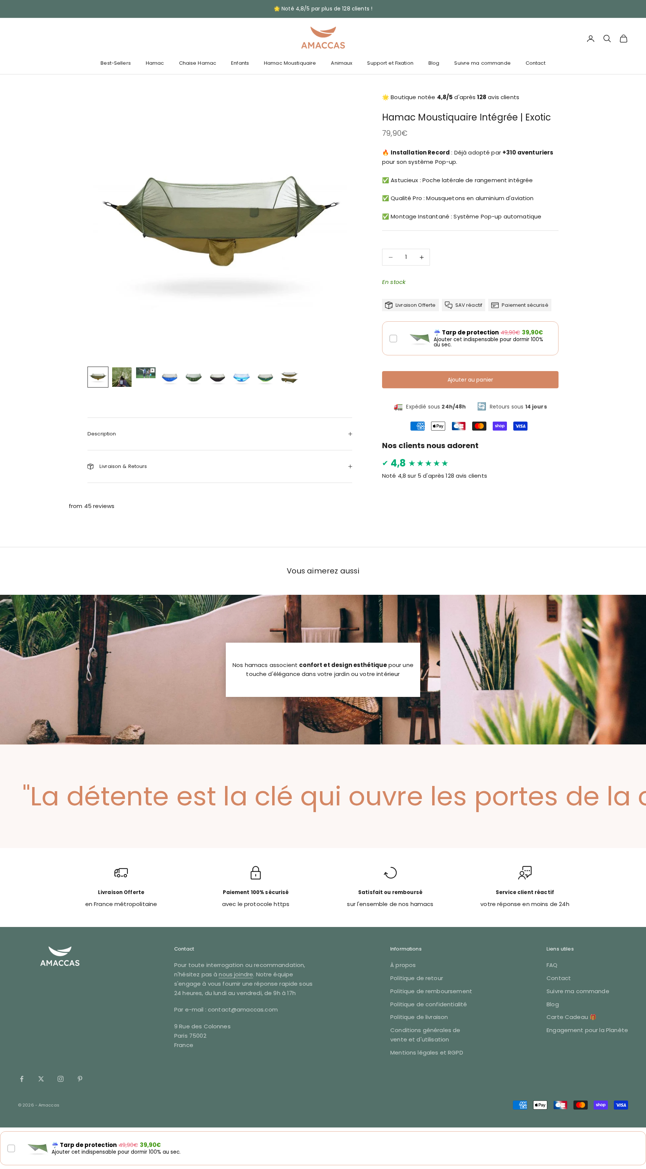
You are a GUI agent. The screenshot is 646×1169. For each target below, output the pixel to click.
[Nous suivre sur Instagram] (60, 1079)
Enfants (240, 63)
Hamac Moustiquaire (290, 63)
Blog (434, 63)
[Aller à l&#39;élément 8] (265, 377)
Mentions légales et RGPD (426, 1052)
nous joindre (236, 974)
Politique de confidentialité (428, 1004)
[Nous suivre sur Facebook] (21, 1079)
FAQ (552, 965)
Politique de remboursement (431, 991)
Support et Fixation (390, 63)
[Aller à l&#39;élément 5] (193, 377)
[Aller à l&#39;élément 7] (241, 377)
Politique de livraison (419, 1017)
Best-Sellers (116, 63)
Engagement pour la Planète (587, 1030)
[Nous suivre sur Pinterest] (80, 1079)
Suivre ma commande (482, 63)
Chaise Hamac (197, 63)
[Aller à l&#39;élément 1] (97, 377)
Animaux (341, 63)
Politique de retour (416, 978)
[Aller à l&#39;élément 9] (289, 377)
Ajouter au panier (470, 379)
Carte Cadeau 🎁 (572, 1017)
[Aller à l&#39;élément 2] (121, 377)
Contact (535, 63)
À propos (403, 965)
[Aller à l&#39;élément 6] (217, 377)
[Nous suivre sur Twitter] (41, 1079)
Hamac (155, 63)
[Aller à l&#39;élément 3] (145, 373)
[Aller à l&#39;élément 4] (169, 377)
